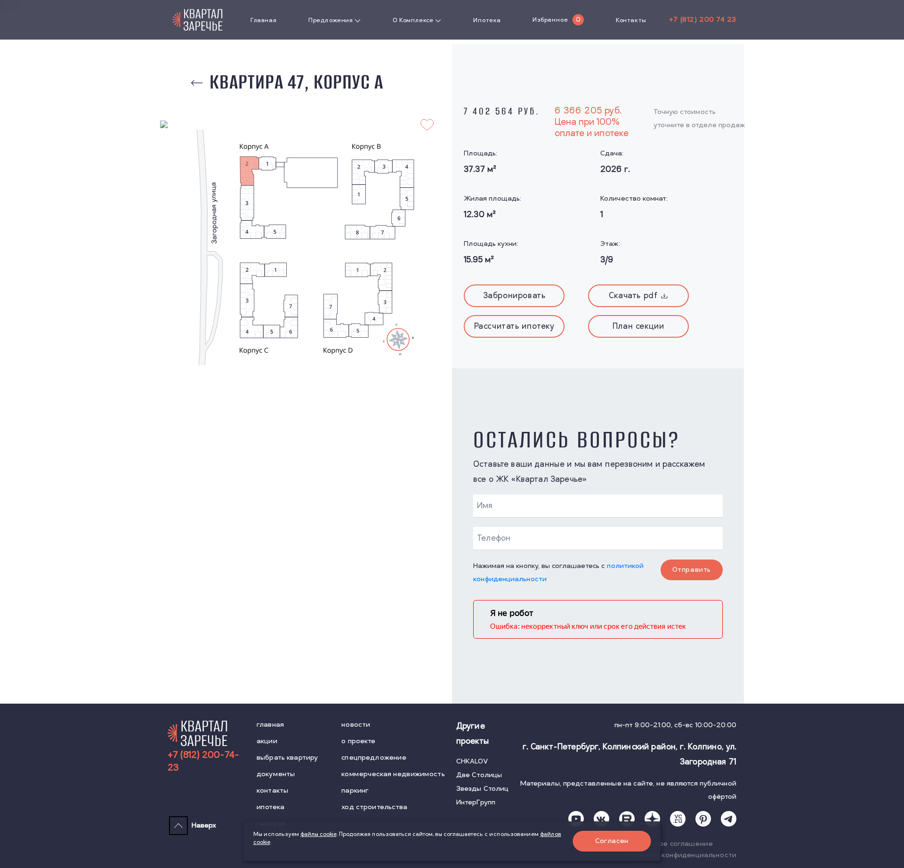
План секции (638, 326)
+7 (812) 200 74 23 (702, 19)
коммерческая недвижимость (393, 774)
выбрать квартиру (287, 758)
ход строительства (374, 807)
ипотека (270, 807)
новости (355, 725)
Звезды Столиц (482, 789)
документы (276, 774)
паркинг (355, 791)
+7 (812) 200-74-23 (203, 761)
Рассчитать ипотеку (514, 326)
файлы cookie (318, 834)
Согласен (612, 841)
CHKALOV (472, 761)
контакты (272, 791)
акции (267, 741)
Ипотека (486, 20)
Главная (263, 20)
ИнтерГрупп (475, 802)
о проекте (358, 741)
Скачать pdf (633, 296)
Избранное (550, 19)
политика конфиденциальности (681, 855)
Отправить (691, 570)
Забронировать (514, 296)
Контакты (631, 20)
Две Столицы (479, 775)
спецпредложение (373, 758)
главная (270, 725)
